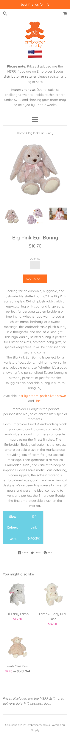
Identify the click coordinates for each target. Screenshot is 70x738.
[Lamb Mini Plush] (17, 647)
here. (39, 82)
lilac (38, 401)
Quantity (35, 258)
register (54, 76)
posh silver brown (53, 396)
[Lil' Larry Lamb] (17, 594)
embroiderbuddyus (38, 724)
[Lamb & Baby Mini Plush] (52, 594)
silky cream (29, 396)
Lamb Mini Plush (17, 666)
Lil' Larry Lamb (18, 614)
